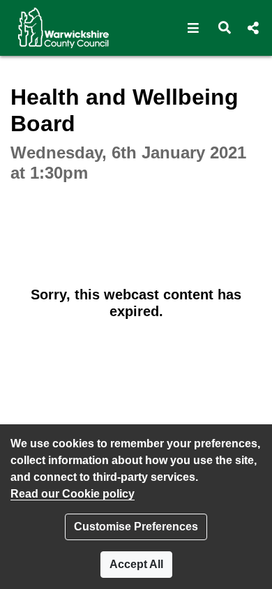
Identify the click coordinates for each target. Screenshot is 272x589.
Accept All (136, 564)
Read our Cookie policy (72, 494)
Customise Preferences (136, 526)
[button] (193, 28)
